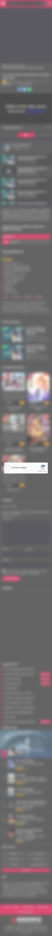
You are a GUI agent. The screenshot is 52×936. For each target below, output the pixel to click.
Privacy (40, 471)
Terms (44, 471)
